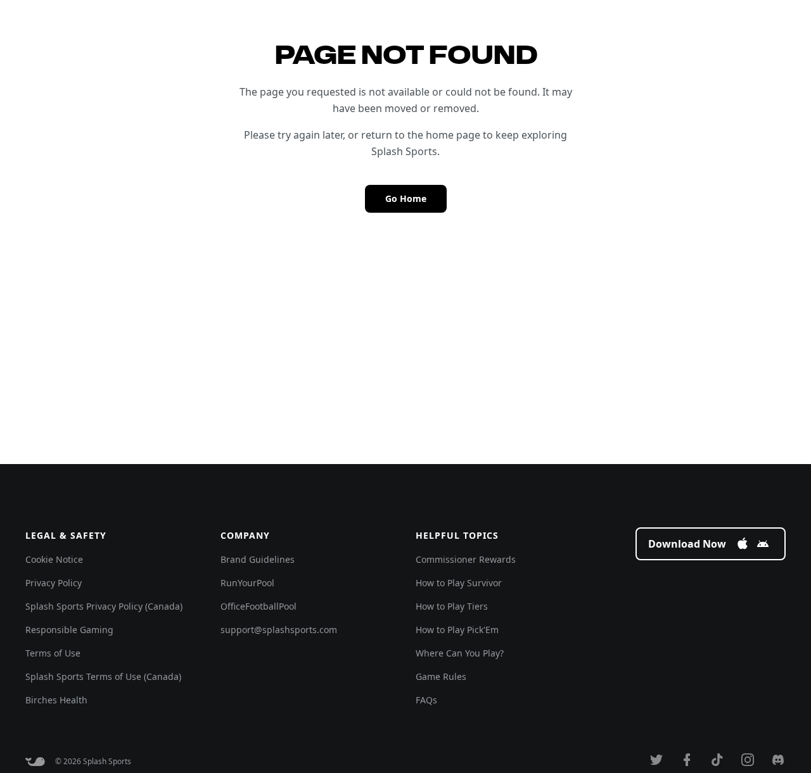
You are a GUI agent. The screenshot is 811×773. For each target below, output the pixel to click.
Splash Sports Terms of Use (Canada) (103, 676)
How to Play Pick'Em (457, 630)
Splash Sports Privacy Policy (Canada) (103, 606)
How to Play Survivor (459, 583)
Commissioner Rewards (466, 559)
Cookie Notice (54, 559)
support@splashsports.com (278, 630)
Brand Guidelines (257, 559)
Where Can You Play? (460, 653)
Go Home (405, 198)
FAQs (426, 700)
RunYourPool (247, 583)
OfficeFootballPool (258, 606)
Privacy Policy (53, 583)
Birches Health (56, 700)
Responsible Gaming (69, 630)
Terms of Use (52, 653)
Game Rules (441, 676)
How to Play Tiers (452, 606)
